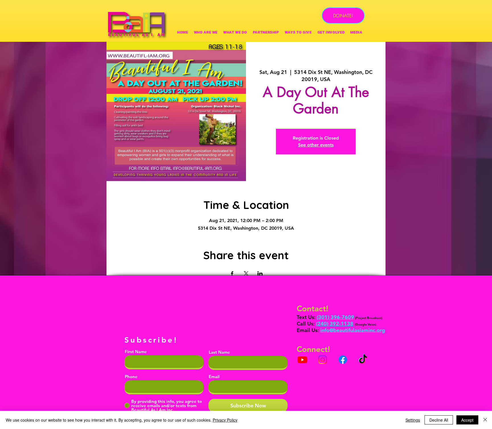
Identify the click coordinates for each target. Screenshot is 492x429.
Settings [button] (412, 420)
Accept (467, 420)
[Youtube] (302, 359)
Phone (131, 376)
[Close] (485, 419)
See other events (316, 145)
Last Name (219, 352)
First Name (136, 351)
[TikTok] (363, 359)
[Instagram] (322, 359)
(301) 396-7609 (335, 317)
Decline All (438, 420)
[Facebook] (342, 359)
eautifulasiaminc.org (361, 330)
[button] (298, 32)
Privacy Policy (225, 420)
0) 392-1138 (338, 323)
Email (214, 376)
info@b (328, 330)
